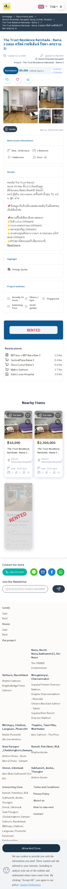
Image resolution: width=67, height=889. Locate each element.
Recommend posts (24, 16)
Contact (38, 813)
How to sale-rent (44, 807)
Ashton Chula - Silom (14, 755)
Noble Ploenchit (11, 734)
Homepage (7, 16)
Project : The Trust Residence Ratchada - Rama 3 (39, 62)
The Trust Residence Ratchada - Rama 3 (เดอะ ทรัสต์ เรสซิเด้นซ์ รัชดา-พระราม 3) (18, 450)
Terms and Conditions (46, 787)
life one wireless (11, 739)
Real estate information (20, 140)
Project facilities (16, 286)
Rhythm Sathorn (11, 680)
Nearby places (13, 348)
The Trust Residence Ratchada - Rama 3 (20, 22)
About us (39, 800)
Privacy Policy (41, 793)
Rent (5, 618)
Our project (9, 640)
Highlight (12, 258)
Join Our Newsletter (14, 581)
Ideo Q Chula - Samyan (15, 760)
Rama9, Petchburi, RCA (45, 746)
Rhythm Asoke (39, 752)
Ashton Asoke (39, 777)
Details (11, 171)
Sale (4, 613)
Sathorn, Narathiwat (15, 675)
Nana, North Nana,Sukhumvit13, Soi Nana (45, 653)
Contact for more (13, 564)
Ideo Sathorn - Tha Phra (45, 734)
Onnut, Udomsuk (12, 767)
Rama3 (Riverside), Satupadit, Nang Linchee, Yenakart (27, 19)
